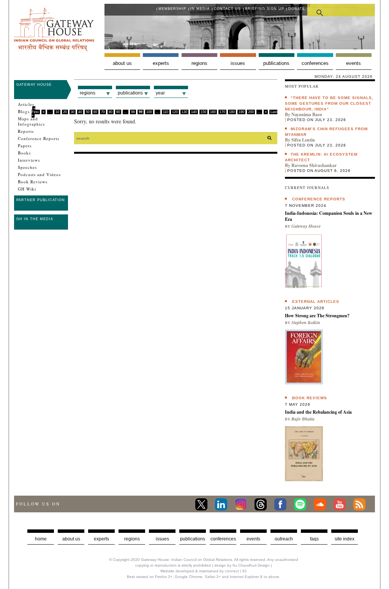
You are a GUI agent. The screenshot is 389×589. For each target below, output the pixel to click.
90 (118, 112)
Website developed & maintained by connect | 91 (203, 571)
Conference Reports (38, 138)
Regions (199, 63)
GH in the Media (34, 219)
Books (24, 153)
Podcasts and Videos (39, 174)
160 (213, 112)
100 (149, 112)
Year (160, 93)
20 (65, 112)
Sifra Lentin (303, 140)
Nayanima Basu (306, 114)
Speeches (27, 167)
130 (184, 112)
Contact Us (227, 9)
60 (95, 112)
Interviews (29, 160)
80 (110, 112)
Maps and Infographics (31, 121)
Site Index (344, 539)
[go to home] (54, 49)
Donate (296, 9)
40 (80, 112)
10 (57, 112)
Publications (276, 63)
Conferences (315, 63)
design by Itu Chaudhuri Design (242, 565)
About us (122, 63)
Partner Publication (40, 200)
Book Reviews (32, 181)
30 (72, 112)
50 (88, 112)
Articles (26, 104)
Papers (25, 145)
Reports (26, 131)
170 (222, 112)
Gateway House (34, 85)
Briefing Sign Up (264, 9)
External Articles (315, 301)
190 (241, 112)
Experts (161, 63)
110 (165, 112)
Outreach (284, 539)
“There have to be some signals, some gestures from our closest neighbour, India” (329, 103)
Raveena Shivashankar (314, 165)
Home (41, 539)
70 (103, 112)
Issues (238, 63)
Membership (172, 9)
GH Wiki (27, 189)
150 (203, 112)
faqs (314, 539)
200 (251, 112)
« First (35, 110)
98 (133, 112)
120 (175, 112)
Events (353, 63)
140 (194, 112)
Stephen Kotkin (305, 322)
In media (200, 9)
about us (71, 539)
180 (232, 112)
